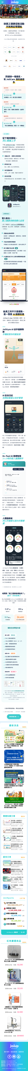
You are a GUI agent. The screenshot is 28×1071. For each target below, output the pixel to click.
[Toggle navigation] (2, 2)
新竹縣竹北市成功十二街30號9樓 (15, 1064)
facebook (9, 1056)
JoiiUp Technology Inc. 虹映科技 (13, 1068)
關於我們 (6, 1052)
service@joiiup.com (12, 1062)
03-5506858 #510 (11, 1061)
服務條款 (21, 1052)
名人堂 (23, 932)
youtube (18, 1056)
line (14, 1056)
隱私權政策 (14, 1052)
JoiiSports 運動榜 (12, 932)
